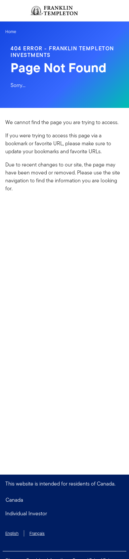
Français (37, 533)
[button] (64, 513)
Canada (14, 500)
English (12, 533)
